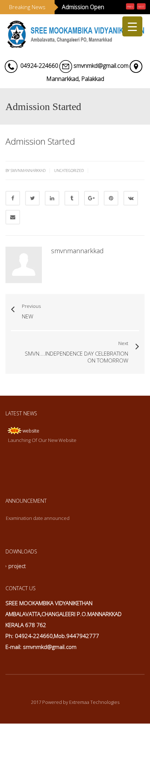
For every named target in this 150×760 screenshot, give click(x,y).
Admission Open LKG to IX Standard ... (87, 17)
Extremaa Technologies (94, 723)
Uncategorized (69, 191)
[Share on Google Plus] (91, 219)
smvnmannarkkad (77, 271)
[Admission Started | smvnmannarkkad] (75, 53)
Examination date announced (38, 539)
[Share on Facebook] (12, 219)
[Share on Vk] (130, 219)
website (31, 451)
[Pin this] (111, 219)
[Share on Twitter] (32, 219)
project (17, 587)
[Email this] (12, 238)
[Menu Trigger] (132, 26)
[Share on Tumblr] (71, 219)
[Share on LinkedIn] (52, 219)
